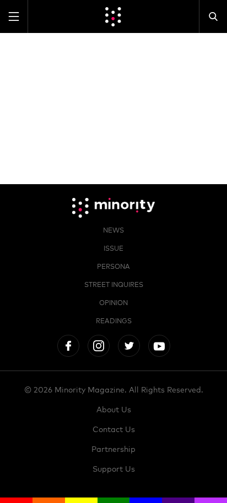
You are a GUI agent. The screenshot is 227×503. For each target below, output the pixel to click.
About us (113, 410)
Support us (114, 469)
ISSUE (113, 249)
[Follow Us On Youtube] (159, 346)
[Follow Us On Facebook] (68, 346)
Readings (114, 321)
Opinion (113, 303)
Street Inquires (113, 285)
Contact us (114, 430)
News (113, 231)
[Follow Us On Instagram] (99, 346)
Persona (113, 267)
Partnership (113, 450)
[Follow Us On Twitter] (129, 346)
